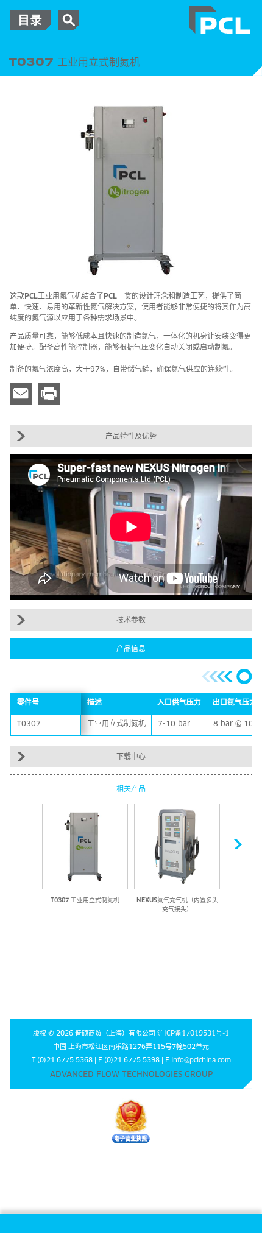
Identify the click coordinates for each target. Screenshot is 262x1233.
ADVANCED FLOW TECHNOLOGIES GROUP (131, 1075)
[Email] (21, 394)
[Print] (49, 394)
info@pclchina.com (201, 1060)
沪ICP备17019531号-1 (193, 1033)
